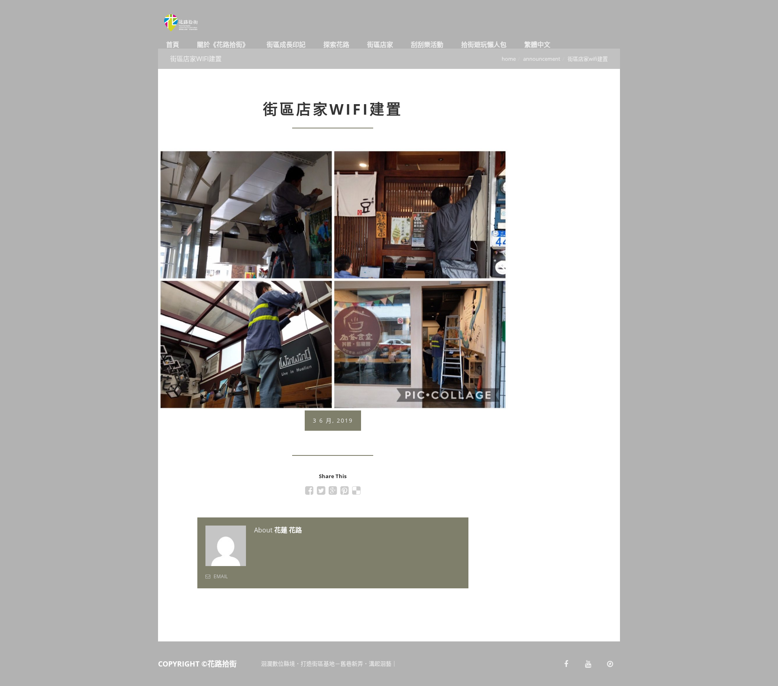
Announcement (541, 58)
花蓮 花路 (288, 530)
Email (220, 576)
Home (509, 58)
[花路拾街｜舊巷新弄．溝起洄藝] (190, 24)
